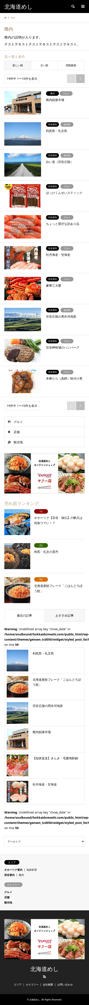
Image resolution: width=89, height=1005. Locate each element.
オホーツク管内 (13, 870)
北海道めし (44, 969)
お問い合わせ (65, 984)
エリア (18, 984)
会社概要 (48, 984)
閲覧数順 (71, 65)
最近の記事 (24, 615)
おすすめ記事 (65, 615)
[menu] (82, 6)
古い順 (44, 65)
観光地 (18, 442)
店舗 (17, 432)
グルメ (18, 422)
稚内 (21, 875)
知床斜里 (32, 870)
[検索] (72, 6)
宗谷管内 (9, 875)
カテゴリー (32, 984)
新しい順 (18, 65)
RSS (44, 976)
